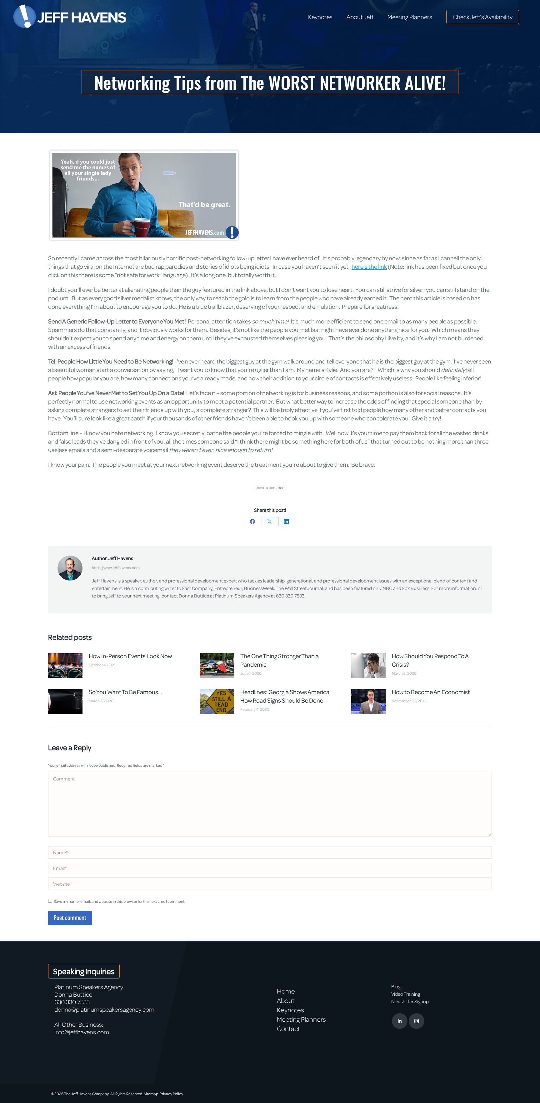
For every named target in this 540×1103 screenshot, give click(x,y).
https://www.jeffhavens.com (116, 567)
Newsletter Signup (410, 1001)
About (285, 1000)
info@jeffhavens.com (81, 1032)
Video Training (405, 993)
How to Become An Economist (431, 692)
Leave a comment (270, 487)
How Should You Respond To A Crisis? (430, 660)
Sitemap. (151, 1093)
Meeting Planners (301, 1019)
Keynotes (290, 1009)
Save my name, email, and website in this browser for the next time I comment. (119, 901)
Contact (288, 1028)
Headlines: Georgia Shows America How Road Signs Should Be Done (284, 696)
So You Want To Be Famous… (125, 692)
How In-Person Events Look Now (130, 656)
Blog (395, 986)
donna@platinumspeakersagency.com (104, 1009)
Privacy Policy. (172, 1093)
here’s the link (369, 266)
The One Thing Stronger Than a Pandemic (279, 660)
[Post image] (65, 665)
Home (286, 991)
